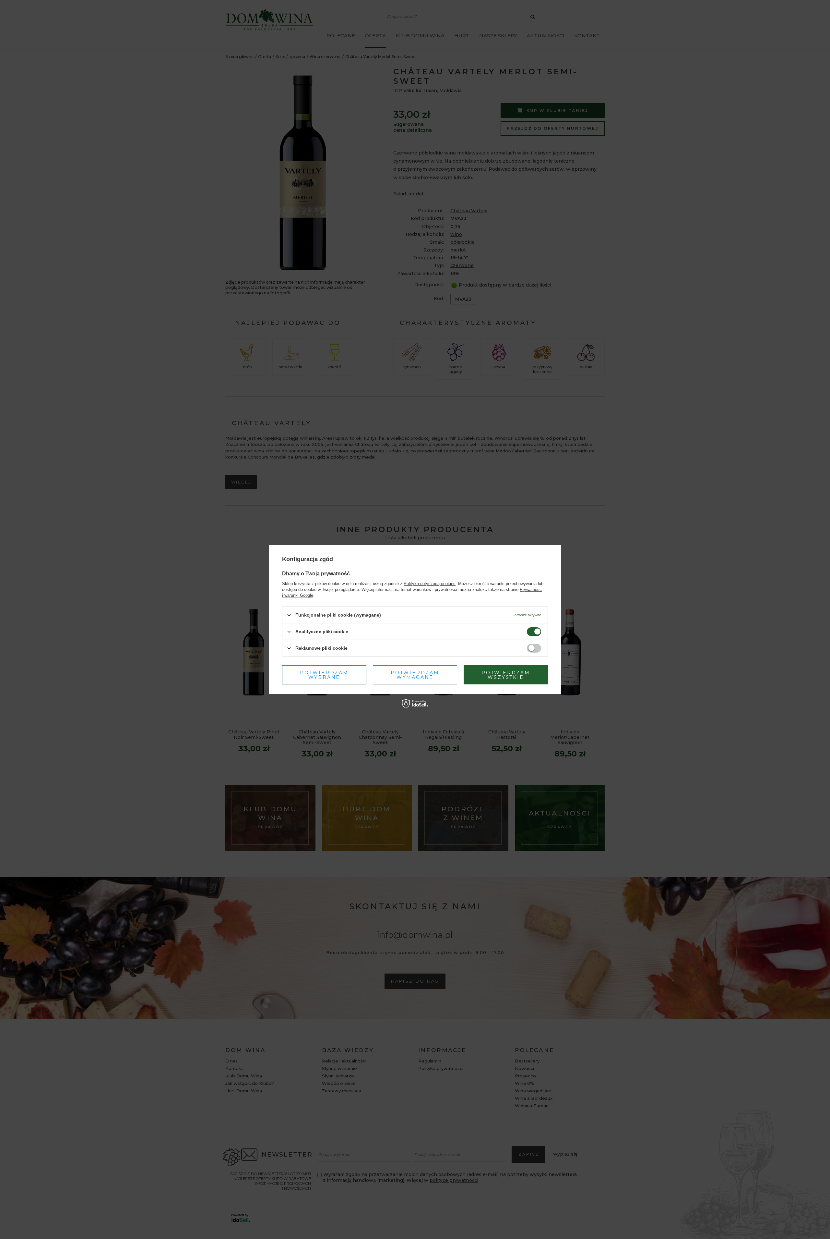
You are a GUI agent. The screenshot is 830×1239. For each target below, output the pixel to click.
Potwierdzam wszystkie (505, 674)
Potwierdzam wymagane (415, 674)
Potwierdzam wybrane (324, 674)
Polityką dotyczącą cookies (430, 583)
